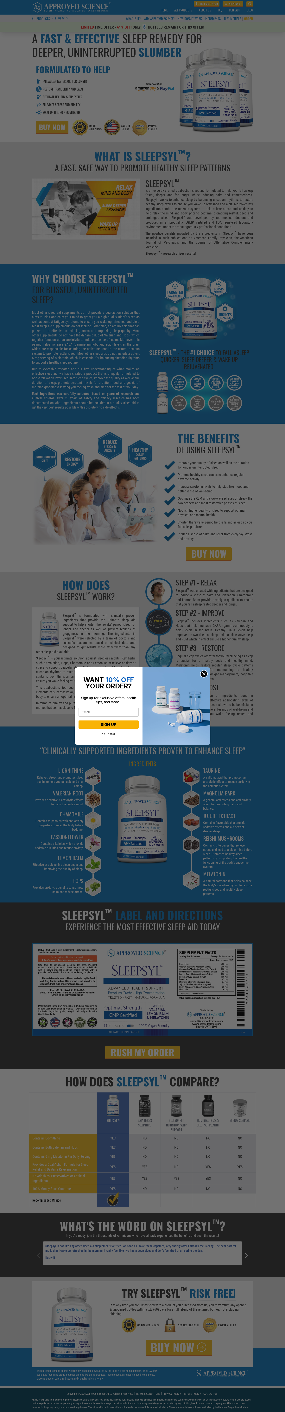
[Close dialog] (203, 673)
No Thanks (109, 733)
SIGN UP (108, 724)
